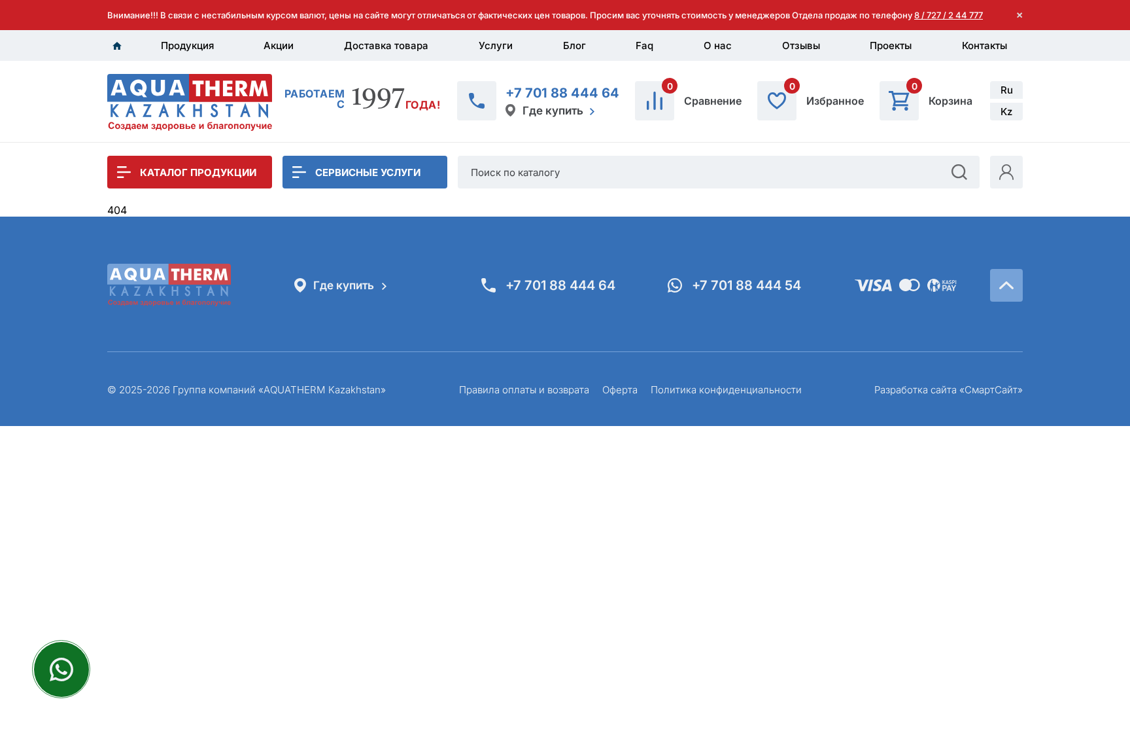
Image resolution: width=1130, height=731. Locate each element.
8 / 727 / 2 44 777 (948, 15)
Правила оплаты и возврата (524, 389)
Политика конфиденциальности (726, 389)
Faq (644, 45)
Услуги (496, 45)
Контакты (984, 45)
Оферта (620, 389)
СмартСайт (991, 389)
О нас (718, 45)
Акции (279, 45)
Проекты (891, 45)
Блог (574, 45)
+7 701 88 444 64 (562, 93)
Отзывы (801, 45)
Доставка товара (386, 45)
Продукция (187, 45)
